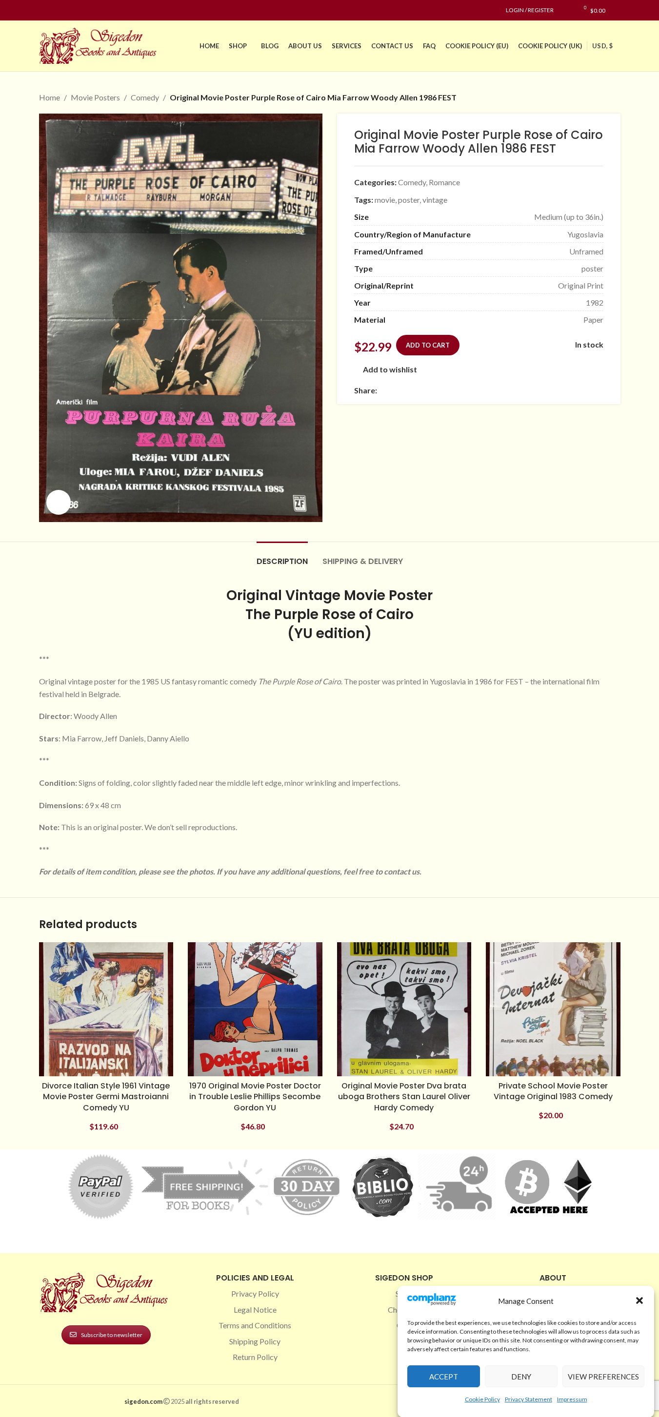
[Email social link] (406, 390)
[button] (639, 1300)
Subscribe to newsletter (111, 1335)
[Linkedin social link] (80, 10)
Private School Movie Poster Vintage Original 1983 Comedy (553, 1091)
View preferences (603, 1376)
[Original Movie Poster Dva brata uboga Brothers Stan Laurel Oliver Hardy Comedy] (404, 1009)
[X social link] (394, 390)
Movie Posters (95, 97)
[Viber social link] (488, 390)
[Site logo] (100, 44)
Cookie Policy (482, 1399)
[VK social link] (465, 390)
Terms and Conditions (255, 1325)
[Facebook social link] (45, 10)
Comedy (145, 97)
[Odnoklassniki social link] (441, 390)
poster (408, 199)
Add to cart (428, 345)
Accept (443, 1376)
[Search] (617, 10)
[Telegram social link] (476, 390)
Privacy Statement (528, 1399)
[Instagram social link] (56, 10)
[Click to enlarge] (58, 502)
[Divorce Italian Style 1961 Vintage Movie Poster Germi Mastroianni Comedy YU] (106, 1009)
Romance (444, 182)
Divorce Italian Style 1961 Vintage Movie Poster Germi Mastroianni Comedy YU (106, 1096)
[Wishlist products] (566, 10)
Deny (521, 1376)
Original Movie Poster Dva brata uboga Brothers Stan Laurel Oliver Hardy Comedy (404, 1096)
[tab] (282, 556)
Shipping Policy (254, 1341)
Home (49, 97)
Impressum (572, 1399)
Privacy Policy (255, 1293)
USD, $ (602, 46)
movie (385, 199)
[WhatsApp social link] (453, 390)
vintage (434, 199)
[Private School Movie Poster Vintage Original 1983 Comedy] (553, 1009)
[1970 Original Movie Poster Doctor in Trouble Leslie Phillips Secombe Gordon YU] (255, 1009)
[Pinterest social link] (68, 10)
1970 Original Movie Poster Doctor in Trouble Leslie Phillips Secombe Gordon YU (255, 1096)
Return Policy (255, 1356)
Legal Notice (255, 1309)
